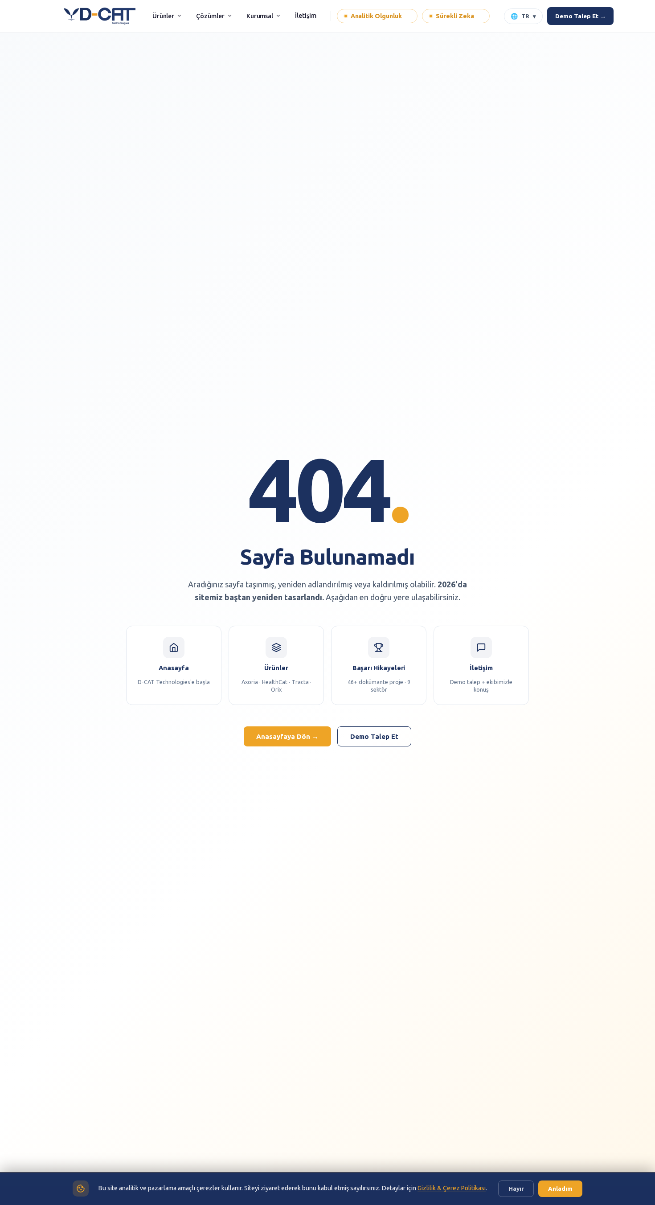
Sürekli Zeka (457, 16)
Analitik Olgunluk (379, 16)
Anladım (560, 1188)
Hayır (516, 1188)
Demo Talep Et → (580, 16)
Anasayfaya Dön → (287, 736)
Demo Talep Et (374, 736)
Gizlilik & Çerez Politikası (452, 1188)
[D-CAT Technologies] (99, 16)
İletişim (305, 15)
